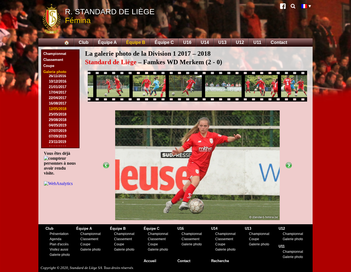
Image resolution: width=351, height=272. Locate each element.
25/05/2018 (57, 114)
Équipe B (135, 42)
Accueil (150, 261)
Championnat (54, 54)
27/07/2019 (57, 131)
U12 (240, 42)
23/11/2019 (57, 142)
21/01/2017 (57, 87)
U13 (222, 42)
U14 (205, 42)
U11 (257, 42)
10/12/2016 (57, 81)
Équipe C (164, 42)
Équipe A (107, 42)
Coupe (48, 66)
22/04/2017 (57, 98)
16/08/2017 (57, 103)
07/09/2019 (57, 136)
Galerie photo (60, 255)
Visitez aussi (59, 249)
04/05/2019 (57, 125)
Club (84, 42)
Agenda (55, 239)
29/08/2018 (57, 120)
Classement (53, 60)
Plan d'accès (59, 244)
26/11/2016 (57, 76)
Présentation (59, 234)
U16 (187, 42)
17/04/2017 (57, 92)
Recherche (220, 261)
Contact (279, 42)
